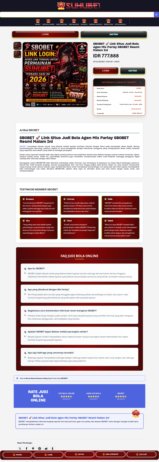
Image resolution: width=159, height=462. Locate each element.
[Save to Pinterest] (39, 448)
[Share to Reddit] (46, 448)
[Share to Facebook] (26, 448)
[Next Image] (86, 75)
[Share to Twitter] (20, 448)
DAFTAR (114, 34)
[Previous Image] (24, 75)
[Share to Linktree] (33, 448)
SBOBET (23, 146)
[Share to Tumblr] (52, 448)
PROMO (19, 454)
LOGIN (45, 34)
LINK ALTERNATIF (112, 455)
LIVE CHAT (143, 455)
